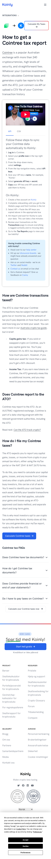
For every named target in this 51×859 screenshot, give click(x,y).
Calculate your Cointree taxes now (24, 609)
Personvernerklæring (38, 734)
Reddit (24, 265)
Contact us (15, 269)
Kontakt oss (8, 762)
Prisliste (32, 670)
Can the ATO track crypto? (27, 429)
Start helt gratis (24, 646)
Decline (25, 846)
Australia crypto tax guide (33, 328)
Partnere (6, 745)
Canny (25, 275)
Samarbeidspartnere (12, 751)
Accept (25, 840)
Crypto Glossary (36, 700)
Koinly (33, 200)
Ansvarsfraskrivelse (38, 745)
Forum (31, 706)
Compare (32, 718)
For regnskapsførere (12, 707)
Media (5, 757)
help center (31, 250)
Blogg (5, 734)
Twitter (13, 265)
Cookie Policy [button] (21, 829)
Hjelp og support (36, 676)
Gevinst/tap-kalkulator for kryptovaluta (9, 698)
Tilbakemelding (36, 712)
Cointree (7, 52)
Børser (5, 670)
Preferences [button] (37, 832)
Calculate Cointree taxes (17, 536)
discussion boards (28, 253)
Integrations (9, 15)
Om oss (6, 739)
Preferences (25, 853)
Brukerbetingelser (37, 739)
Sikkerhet (33, 751)
